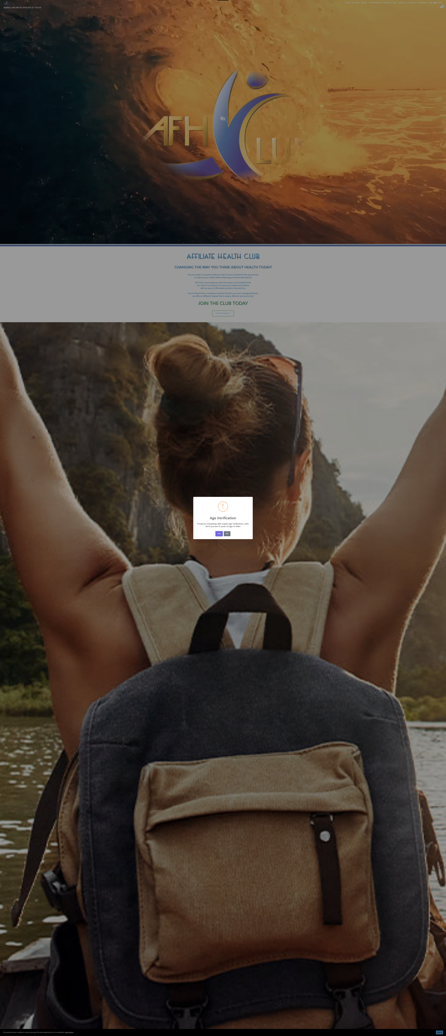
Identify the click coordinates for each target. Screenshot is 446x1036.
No (227, 534)
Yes (219, 534)
